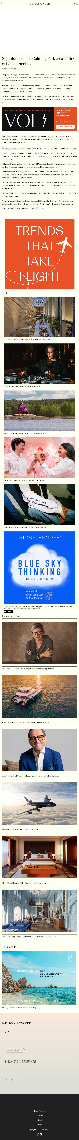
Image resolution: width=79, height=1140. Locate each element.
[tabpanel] (39, 979)
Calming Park (57, 86)
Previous (5, 979)
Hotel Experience (38, 156)
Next (74, 979)
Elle (40, 201)
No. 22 (69, 201)
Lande (74, 149)
